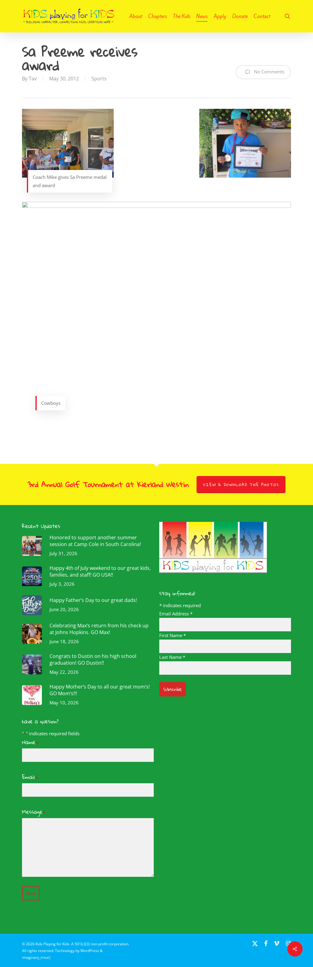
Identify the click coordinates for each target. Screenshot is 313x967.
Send (30, 893)
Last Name (172, 657)
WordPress (89, 950)
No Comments (268, 71)
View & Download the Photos (241, 484)
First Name (172, 635)
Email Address (176, 614)
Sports (99, 78)
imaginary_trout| (36, 957)
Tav (33, 78)
